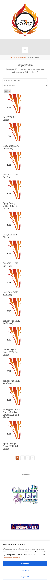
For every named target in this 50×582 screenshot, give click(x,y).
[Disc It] (25, 528)
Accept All (25, 564)
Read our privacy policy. (12, 558)
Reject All (25, 577)
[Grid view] (6, 91)
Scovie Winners (20, 57)
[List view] (9, 91)
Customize (25, 570)
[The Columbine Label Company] (25, 495)
